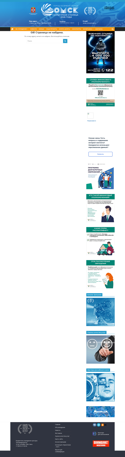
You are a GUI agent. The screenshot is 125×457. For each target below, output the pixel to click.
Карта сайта (59, 439)
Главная (57, 424)
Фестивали (58, 433)
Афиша (41, 29)
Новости (33, 29)
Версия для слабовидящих (109, 7)
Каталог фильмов (60, 442)
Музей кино (87, 29)
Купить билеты (64, 29)
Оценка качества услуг (62, 436)
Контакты (98, 29)
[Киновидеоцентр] (62, 3)
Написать (100, 154)
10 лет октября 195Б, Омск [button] (24, 444)
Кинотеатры (76, 29)
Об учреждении (21, 29)
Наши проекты (51, 29)
